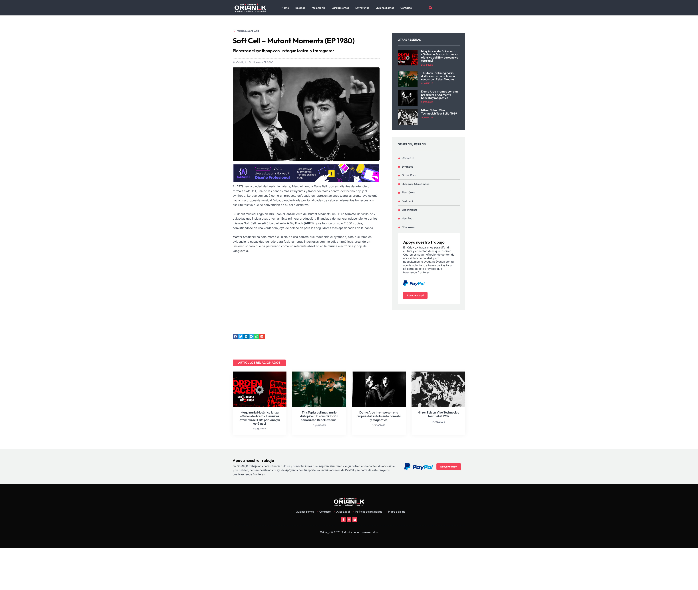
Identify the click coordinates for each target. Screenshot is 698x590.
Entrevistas (362, 7)
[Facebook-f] (343, 519)
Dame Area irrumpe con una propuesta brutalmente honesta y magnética (439, 95)
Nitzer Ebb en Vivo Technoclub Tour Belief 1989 (439, 111)
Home (285, 7)
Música (241, 31)
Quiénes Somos (385, 7)
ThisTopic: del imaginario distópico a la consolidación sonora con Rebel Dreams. (438, 76)
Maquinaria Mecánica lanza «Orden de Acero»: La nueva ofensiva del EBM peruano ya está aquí (439, 56)
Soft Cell (253, 31)
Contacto (406, 7)
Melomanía (318, 7)
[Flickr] (354, 519)
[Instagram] (349, 519)
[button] (431, 8)
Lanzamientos (340, 7)
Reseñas (300, 7)
